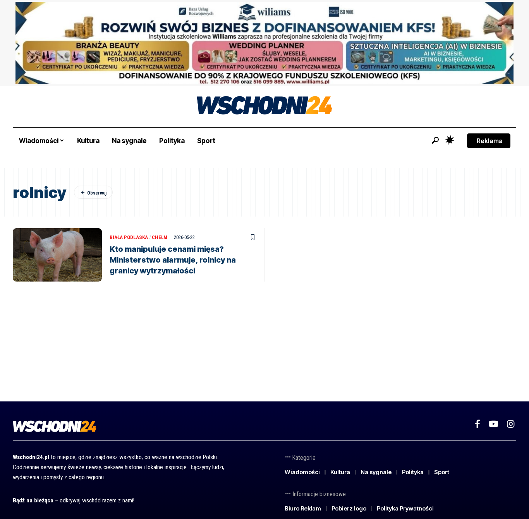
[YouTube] (493, 424)
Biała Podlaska (129, 237)
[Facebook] (477, 424)
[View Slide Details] (264, 43)
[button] (435, 140)
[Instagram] (510, 424)
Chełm (159, 237)
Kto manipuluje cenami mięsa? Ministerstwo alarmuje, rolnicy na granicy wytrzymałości (173, 259)
